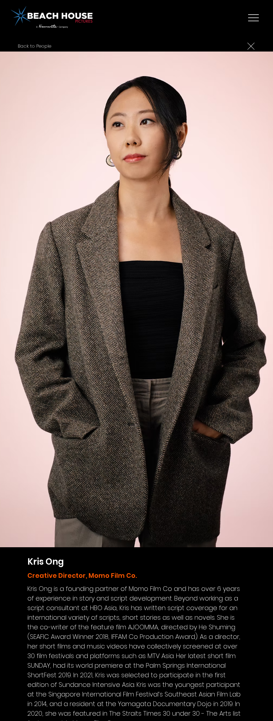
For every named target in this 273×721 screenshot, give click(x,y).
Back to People (34, 46)
